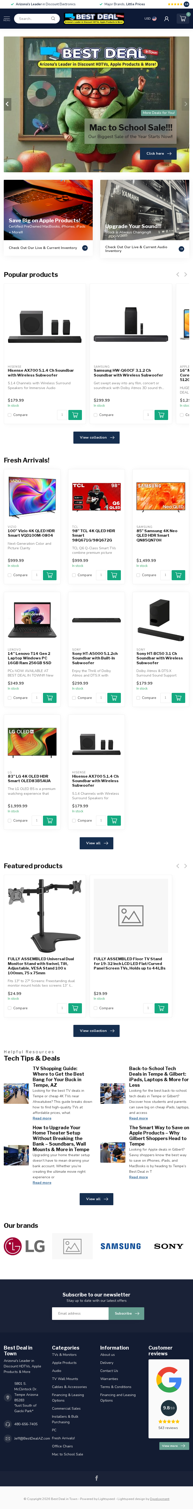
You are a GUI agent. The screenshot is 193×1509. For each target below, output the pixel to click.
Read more (42, 1118)
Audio (56, 1370)
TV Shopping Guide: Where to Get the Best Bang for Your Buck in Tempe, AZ (58, 1077)
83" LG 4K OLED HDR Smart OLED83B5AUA (29, 778)
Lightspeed (106, 1499)
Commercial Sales (66, 1408)
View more (170, 1446)
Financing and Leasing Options (118, 1398)
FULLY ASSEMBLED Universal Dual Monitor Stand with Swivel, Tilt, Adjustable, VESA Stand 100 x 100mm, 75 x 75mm (41, 966)
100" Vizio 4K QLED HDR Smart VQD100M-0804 (31, 533)
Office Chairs (62, 1446)
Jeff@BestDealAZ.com (32, 1438)
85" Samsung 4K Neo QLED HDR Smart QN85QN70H (156, 535)
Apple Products (64, 1362)
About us (107, 1354)
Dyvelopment (159, 1499)
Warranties (109, 1378)
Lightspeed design (131, 1499)
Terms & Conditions (115, 1387)
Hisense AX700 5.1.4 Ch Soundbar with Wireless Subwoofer (41, 372)
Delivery (106, 1362)
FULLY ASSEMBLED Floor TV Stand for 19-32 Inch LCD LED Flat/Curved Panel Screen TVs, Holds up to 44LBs (130, 964)
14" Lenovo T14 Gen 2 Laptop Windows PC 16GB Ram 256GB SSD (29, 658)
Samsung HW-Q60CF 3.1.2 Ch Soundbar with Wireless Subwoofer (128, 372)
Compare (20, 415)
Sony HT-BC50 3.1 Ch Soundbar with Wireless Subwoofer (159, 658)
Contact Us (109, 1370)
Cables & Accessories (69, 1387)
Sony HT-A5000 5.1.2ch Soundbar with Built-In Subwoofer (95, 658)
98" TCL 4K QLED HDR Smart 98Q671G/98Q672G (93, 535)
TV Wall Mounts (65, 1378)
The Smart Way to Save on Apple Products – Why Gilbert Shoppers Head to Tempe (159, 1136)
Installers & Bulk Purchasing (65, 1419)
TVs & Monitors (64, 1354)
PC (54, 1430)
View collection (93, 437)
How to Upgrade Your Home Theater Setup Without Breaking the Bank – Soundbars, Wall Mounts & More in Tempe (61, 1138)
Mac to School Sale (67, 1454)
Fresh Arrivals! (63, 1438)
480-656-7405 (25, 1424)
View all (93, 843)
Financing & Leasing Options (68, 1398)
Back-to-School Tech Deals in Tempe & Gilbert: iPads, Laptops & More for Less (159, 1077)
